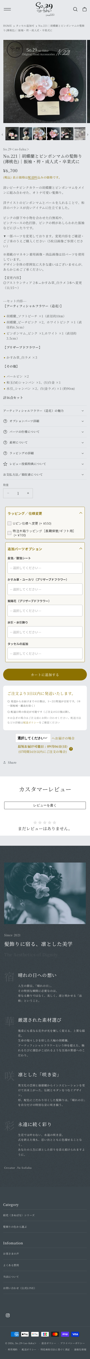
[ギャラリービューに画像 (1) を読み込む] (12, 133)
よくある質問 (11, 1265)
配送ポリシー (31, 722)
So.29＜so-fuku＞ (26, 1343)
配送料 (32, 177)
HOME (7, 25)
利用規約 (13, 1349)
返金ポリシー (48, 1343)
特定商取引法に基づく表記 (55, 1349)
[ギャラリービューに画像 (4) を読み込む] (53, 133)
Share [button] (12, 762)
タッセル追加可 (25, 25)
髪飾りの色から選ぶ (15, 1226)
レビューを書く (45, 805)
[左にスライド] (2, 134)
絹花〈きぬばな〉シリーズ (19, 1215)
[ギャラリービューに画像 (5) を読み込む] (67, 133)
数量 (6, 485)
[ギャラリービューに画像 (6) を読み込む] (80, 133)
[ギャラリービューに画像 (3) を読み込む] (39, 133)
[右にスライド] (87, 134)
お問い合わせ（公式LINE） (19, 1288)
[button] (76, 9)
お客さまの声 (11, 1253)
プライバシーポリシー (72, 1343)
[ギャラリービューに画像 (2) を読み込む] (25, 133)
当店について (11, 1276)
